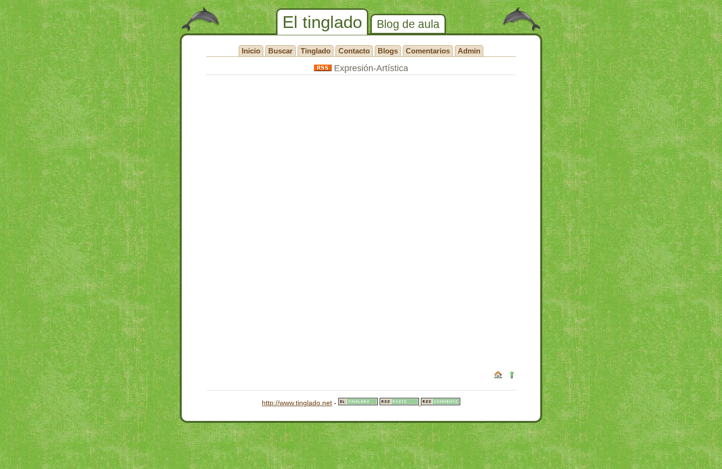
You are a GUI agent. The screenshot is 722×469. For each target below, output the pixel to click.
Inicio (251, 51)
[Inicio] (498, 376)
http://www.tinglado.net (297, 403)
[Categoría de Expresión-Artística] (323, 68)
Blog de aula (408, 24)
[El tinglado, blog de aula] (358, 403)
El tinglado (322, 21)
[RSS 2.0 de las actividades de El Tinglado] (400, 403)
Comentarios (428, 51)
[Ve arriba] (512, 376)
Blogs (388, 51)
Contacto (354, 51)
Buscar (280, 51)
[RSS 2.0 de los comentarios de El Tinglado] (440, 403)
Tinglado (316, 51)
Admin (469, 51)
